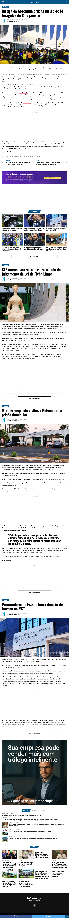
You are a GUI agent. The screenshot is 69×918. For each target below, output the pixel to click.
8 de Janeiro (15, 156)
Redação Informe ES (14, 21)
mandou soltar (23, 93)
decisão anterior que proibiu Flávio (51, 473)
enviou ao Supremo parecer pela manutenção (47, 548)
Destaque (31, 156)
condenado (26, 103)
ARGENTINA (24, 156)
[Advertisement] (34, 125)
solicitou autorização (41, 550)
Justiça (37, 156)
